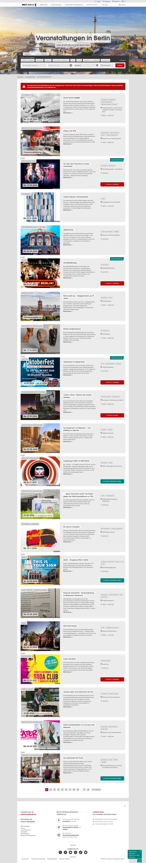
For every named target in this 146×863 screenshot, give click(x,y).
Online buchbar (107, 65)
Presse (23, 828)
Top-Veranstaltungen (41, 54)
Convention (24, 832)
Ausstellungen (27, 293)
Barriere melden (64, 859)
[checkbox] (28, 60)
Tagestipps (28, 54)
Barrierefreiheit (52, 859)
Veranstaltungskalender (73, 45)
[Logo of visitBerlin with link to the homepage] (29, 4)
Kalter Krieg (104, 729)
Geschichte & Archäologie (31, 128)
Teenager (116, 231)
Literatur (110, 429)
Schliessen (140, 851)
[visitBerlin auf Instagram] (75, 852)
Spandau (118, 363)
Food (102, 363)
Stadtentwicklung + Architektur (109, 104)
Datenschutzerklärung (38, 859)
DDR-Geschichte (114, 132)
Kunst (23, 623)
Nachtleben (26, 656)
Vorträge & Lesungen (30, 524)
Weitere (123, 60)
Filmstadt (103, 429)
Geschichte (104, 99)
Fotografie (25, 95)
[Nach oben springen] (124, 806)
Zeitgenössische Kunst (112, 627)
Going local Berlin (110, 363)
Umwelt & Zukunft (105, 396)
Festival (24, 359)
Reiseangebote (68, 827)
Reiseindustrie (25, 833)
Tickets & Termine (112, 184)
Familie (24, 557)
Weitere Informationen (112, 481)
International (112, 99)
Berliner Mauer (105, 132)
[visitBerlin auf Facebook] (60, 852)
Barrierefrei (104, 165)
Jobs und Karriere (26, 830)
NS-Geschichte (105, 330)
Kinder (117, 561)
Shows (24, 260)
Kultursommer (104, 264)
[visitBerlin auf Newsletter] (85, 852)
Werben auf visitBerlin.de (28, 835)
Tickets (65, 829)
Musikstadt (112, 165)
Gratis (103, 135)
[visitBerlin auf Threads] (65, 852)
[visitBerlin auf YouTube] (70, 852)
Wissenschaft (115, 396)
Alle (20, 54)
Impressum (25, 859)
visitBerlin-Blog (98, 812)
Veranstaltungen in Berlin (73, 38)
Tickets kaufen (112, 415)
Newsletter (31, 822)
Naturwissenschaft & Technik (33, 227)
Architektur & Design (30, 458)
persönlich (66, 821)
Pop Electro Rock (28, 161)
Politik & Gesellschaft (106, 102)
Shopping (103, 561)
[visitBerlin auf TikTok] (80, 852)
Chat (139, 861)
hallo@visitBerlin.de (28, 814)
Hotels (76, 827)
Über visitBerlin (25, 826)
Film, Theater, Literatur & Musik (34, 590)
